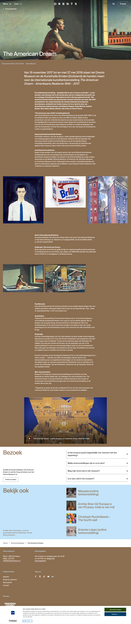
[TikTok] (44, 576)
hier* (56, 376)
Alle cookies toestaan (115, 609)
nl (114, 4)
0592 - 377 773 (8, 558)
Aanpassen (114, 614)
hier (37, 330)
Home (5, 543)
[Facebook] (36, 576)
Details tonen (26, 621)
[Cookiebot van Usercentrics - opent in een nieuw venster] (12, 621)
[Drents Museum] (65, 4)
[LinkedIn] (53, 576)
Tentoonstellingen (17, 543)
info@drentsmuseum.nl (11, 561)
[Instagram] (40, 576)
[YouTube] (48, 576)
